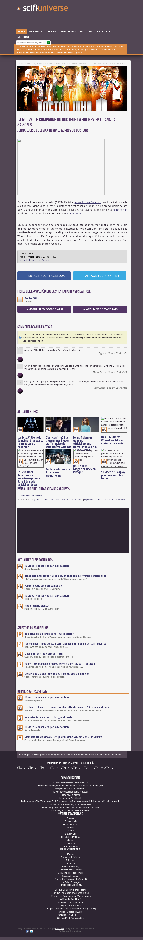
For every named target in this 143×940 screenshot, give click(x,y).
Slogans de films (65, 52)
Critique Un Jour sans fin (70, 905)
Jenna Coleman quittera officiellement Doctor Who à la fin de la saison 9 (85, 443)
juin (68, 499)
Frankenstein (71, 821)
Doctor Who (74, 213)
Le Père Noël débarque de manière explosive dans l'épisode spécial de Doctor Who (28, 479)
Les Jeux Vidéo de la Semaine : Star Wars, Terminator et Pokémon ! (30, 442)
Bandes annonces (61, 46)
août (80, 499)
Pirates (70, 853)
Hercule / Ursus (70, 824)
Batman (70, 830)
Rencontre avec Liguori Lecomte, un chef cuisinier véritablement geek (65, 576)
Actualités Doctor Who (31, 495)
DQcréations (59, 928)
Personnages (73, 49)
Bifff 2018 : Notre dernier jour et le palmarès (70, 804)
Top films (118, 46)
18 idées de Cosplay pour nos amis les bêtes (113, 475)
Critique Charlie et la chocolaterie (70, 889)
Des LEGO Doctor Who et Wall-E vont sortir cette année (113, 440)
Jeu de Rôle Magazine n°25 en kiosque (84, 468)
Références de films (45, 52)
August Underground (71, 856)
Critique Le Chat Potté (70, 899)
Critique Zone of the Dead (70, 902)
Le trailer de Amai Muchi (70, 797)
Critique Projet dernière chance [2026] (71, 892)
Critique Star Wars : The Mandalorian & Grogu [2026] (71, 908)
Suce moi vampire (70, 875)
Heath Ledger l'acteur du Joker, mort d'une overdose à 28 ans (71, 807)
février (45, 499)
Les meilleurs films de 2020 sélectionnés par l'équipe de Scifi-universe (65, 644)
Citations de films (108, 49)
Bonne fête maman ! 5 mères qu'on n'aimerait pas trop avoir (59, 664)
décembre (120, 499)
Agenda (78, 52)
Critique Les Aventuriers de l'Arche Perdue (71, 895)
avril (58, 499)
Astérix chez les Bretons (70, 869)
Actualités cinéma (43, 46)
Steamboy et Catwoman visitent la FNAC (70, 810)
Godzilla (71, 827)
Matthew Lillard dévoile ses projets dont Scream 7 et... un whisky (63, 737)
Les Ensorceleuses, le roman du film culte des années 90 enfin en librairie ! (67, 707)
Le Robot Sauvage (71, 882)
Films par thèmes (25, 49)
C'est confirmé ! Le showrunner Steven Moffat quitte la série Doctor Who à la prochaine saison (58, 443)
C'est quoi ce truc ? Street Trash (43, 654)
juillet (74, 499)
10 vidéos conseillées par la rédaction (46, 566)
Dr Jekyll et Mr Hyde (70, 836)
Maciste (70, 839)
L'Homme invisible (70, 846)
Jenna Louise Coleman (87, 202)
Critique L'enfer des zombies (70, 917)
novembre (109, 499)
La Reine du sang (70, 866)
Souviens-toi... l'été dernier (70, 872)
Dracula (70, 817)
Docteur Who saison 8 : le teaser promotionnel (57, 472)
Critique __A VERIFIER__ (70, 914)
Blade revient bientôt (37, 606)
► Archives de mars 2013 (100, 309)
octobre (99, 499)
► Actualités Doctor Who (44, 309)
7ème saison (120, 209)
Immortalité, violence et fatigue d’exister (49, 634)
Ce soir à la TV (96, 46)
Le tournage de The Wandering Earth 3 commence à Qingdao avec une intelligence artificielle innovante (70, 801)
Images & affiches (89, 49)
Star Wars (70, 843)
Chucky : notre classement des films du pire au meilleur (56, 673)
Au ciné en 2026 (80, 46)
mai (63, 499)
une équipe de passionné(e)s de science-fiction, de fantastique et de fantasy (85, 754)
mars (52, 499)
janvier (37, 499)
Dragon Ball (70, 833)
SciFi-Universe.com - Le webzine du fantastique (43, 8)
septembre (89, 499)
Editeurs (38, 49)
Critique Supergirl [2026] (70, 911)
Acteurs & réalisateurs (54, 49)
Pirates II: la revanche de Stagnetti (71, 878)
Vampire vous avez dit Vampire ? (43, 586)
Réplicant (70, 860)
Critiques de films (25, 46)
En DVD (109, 46)
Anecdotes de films (26, 52)
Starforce (70, 863)
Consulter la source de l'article (34, 259)
